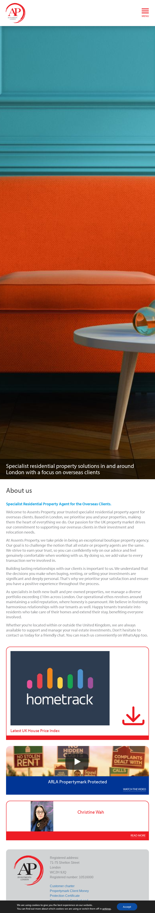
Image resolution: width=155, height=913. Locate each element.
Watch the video (134, 789)
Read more (138, 835)
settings (106, 908)
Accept (127, 907)
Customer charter (62, 886)
